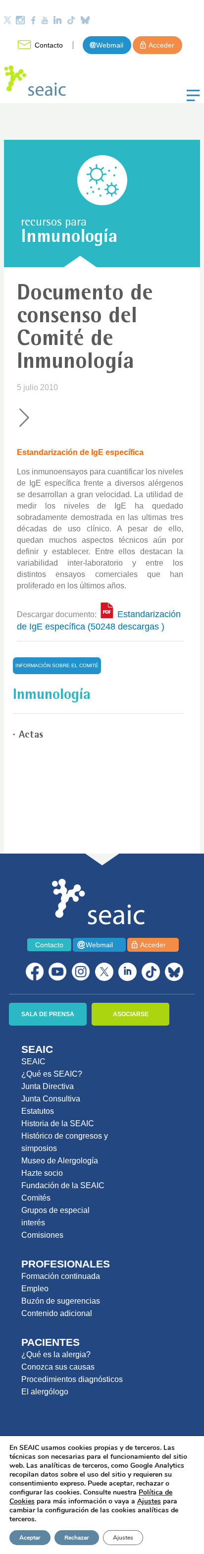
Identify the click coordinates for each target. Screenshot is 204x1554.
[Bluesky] (85, 20)
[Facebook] (33, 20)
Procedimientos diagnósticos (72, 1379)
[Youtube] (44, 20)
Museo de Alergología (59, 1160)
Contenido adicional (56, 1313)
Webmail (109, 45)
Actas (31, 736)
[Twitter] (7, 20)
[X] (104, 972)
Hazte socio (42, 1173)
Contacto (49, 45)
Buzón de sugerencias (60, 1301)
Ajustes (123, 1538)
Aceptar (30, 1538)
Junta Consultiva (50, 1098)
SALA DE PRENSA (47, 1014)
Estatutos (37, 1111)
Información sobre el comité (57, 665)
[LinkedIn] (57, 20)
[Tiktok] (71, 20)
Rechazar (76, 1538)
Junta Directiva (47, 1086)
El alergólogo (44, 1391)
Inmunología (69, 238)
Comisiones (42, 1235)
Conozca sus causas (58, 1367)
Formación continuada (60, 1276)
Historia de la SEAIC (57, 1123)
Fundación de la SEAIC (62, 1185)
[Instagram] (20, 20)
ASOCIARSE (131, 1014)
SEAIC (33, 1061)
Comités (36, 1198)
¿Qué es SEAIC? (51, 1074)
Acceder (161, 45)
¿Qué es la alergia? (56, 1354)
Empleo (35, 1288)
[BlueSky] (174, 972)
